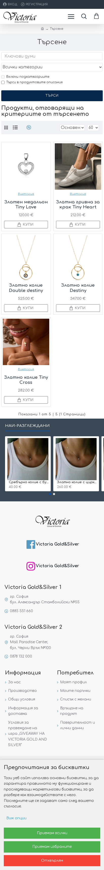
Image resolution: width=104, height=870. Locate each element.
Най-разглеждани (27, 426)
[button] (50, 494)
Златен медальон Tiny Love (26, 204)
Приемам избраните (52, 847)
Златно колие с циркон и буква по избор (77, 482)
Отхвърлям (52, 860)
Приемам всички (52, 833)
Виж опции (16, 818)
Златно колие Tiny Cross (26, 380)
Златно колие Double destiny (26, 288)
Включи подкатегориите (27, 76)
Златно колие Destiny (78, 288)
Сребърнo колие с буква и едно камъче (29, 482)
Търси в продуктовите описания (34, 82)
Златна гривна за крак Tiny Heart (78, 204)
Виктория (26, 194)
